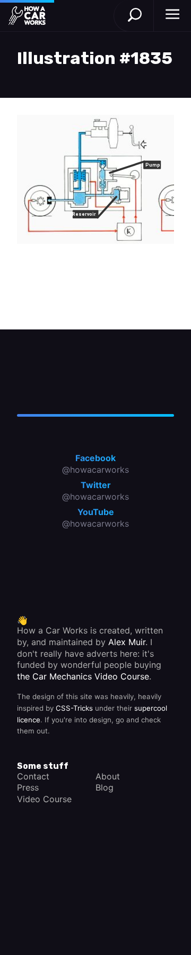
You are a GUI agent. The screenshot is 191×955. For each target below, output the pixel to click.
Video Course (44, 799)
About (108, 776)
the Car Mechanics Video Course (83, 676)
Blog (105, 787)
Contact (33, 776)
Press (28, 787)
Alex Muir (126, 642)
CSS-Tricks (74, 708)
